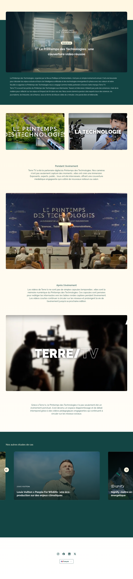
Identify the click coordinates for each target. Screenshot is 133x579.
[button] (66, 561)
